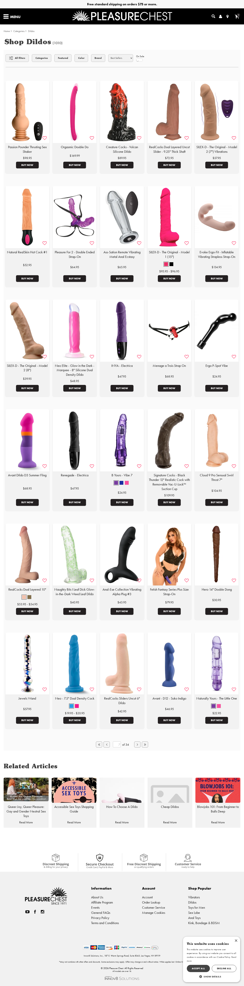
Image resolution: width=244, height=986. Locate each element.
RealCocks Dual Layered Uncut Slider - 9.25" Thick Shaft (169, 149)
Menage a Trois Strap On (169, 366)
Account (147, 897)
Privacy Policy (100, 918)
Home (7, 31)
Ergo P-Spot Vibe (216, 366)
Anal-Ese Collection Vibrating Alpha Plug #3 (122, 591)
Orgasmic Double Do (74, 147)
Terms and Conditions (105, 923)
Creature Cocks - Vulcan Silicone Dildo (122, 149)
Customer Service (153, 907)
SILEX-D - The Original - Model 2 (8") (27, 368)
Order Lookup (151, 902)
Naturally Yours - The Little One (216, 698)
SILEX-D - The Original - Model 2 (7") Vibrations (216, 149)
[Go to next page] (137, 744)
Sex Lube (194, 913)
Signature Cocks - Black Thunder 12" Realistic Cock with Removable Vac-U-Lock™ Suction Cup (169, 482)
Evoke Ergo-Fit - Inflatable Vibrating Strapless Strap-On (216, 254)
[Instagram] (42, 911)
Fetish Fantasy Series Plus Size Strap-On (169, 591)
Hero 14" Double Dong (217, 589)
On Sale (140, 56)
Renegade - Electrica (74, 475)
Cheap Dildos (170, 807)
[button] (166, 264)
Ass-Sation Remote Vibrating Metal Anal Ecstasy (122, 254)
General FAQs (100, 913)
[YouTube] (27, 911)
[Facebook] (35, 911)
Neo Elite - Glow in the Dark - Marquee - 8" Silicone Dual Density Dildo (74, 370)
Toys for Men (196, 907)
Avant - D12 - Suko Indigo (169, 698)
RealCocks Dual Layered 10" (27, 589)
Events (95, 907)
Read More (26, 822)
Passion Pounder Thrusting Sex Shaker (27, 149)
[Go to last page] (145, 744)
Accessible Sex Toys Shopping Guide (74, 809)
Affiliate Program (102, 902)
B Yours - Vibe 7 (122, 475)
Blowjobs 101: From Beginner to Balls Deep (218, 809)
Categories (19, 31)
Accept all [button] (198, 968)
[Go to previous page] (107, 744)
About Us (97, 897)
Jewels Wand (27, 698)
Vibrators (194, 897)
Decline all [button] (224, 968)
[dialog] (211, 959)
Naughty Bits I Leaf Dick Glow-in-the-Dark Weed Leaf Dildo (74, 591)
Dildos (31, 31)
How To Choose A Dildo (122, 807)
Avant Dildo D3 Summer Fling (27, 475)
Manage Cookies (153, 913)
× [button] (235, 940)
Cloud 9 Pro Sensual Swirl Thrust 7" (217, 477)
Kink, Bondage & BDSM (204, 923)
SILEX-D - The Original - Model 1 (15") (169, 254)
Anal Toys (194, 918)
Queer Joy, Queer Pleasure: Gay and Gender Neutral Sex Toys (26, 811)
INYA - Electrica (122, 366)
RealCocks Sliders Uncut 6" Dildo (122, 700)
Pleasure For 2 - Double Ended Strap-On (75, 254)
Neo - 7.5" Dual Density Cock (74, 698)
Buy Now (27, 164)
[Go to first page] (99, 744)
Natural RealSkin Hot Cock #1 (27, 252)
